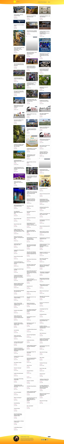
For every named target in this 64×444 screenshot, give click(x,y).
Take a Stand (42, 357)
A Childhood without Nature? (32, 329)
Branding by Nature (43, 314)
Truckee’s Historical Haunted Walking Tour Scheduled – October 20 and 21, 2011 (45, 339)
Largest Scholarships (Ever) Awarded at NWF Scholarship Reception (19, 168)
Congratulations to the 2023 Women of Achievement (32, 149)
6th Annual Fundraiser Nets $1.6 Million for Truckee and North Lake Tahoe (19, 92)
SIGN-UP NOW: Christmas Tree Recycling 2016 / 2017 (44, 232)
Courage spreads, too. (44, 188)
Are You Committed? (17, 392)
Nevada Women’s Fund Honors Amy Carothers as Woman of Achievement (31, 67)
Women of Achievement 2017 (45, 226)
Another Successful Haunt (18, 373)
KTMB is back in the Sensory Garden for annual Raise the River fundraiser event (32, 192)
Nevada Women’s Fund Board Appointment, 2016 (45, 238)
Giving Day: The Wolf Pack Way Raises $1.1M (31, 16)
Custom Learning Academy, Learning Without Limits (31, 392)
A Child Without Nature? (18, 427)
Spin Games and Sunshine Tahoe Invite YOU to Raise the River (31, 245)
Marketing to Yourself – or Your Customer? (31, 323)
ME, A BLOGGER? (30, 405)
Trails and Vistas (17, 408)
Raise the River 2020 (17, 218)
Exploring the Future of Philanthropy (44, 87)
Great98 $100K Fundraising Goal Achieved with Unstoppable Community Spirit (31, 84)
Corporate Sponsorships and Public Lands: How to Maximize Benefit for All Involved (32, 399)
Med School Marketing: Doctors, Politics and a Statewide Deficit (18, 415)
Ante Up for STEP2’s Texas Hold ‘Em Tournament (19, 120)
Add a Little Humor (43, 333)
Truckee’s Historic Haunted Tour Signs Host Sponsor (18, 342)
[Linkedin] (43, 439)
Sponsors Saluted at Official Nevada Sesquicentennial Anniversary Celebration (19, 284)
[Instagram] (45, 439)
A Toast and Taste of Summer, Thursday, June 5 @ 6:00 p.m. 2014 (32, 280)
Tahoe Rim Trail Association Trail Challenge (44, 297)
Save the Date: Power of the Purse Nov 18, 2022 (45, 146)
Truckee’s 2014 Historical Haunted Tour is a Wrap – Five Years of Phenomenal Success (18, 276)
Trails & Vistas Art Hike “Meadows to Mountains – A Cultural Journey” (19, 304)
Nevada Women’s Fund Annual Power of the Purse (44, 170)
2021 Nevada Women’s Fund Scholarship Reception (19, 205)
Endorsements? (42, 373)
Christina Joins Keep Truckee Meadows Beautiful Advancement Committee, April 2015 (45, 245)
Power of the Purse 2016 (18, 256)
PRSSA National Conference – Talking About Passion (44, 285)
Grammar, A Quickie (30, 380)
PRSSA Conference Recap (31, 291)
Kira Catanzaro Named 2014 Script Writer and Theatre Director (31, 310)
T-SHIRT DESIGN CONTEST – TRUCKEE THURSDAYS (32, 346)
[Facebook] (41, 439)
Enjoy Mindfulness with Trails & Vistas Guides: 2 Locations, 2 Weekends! (32, 177)
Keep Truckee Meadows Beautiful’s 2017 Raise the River (31, 231)
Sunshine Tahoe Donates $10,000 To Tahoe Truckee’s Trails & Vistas (18, 324)
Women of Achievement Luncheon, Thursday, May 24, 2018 (19, 237)
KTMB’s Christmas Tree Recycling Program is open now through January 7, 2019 (19, 230)
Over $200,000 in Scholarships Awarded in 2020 (18, 212)
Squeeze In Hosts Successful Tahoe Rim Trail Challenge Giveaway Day (45, 265)
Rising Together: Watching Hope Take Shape (18, 15)
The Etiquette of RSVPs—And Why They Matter (45, 16)
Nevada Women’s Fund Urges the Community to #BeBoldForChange (32, 238)
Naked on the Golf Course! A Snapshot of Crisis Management (45, 394)
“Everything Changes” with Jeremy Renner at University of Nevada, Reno (32, 100)
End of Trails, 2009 (43, 368)
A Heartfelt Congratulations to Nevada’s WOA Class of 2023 (31, 129)
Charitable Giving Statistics (31, 386)
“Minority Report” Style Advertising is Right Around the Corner (19, 386)
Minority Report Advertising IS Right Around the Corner (44, 279)
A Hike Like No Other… (31, 340)
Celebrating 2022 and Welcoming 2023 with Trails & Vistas (19, 161)
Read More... (41, 35)
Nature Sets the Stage (43, 352)
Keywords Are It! (30, 286)
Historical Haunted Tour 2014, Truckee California (19, 297)
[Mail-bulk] (47, 439)
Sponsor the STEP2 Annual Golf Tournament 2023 (44, 127)
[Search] (49, 436)
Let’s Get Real (16, 330)
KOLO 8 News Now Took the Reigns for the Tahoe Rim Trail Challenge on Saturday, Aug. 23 (32, 272)
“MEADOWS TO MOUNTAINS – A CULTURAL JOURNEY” (45, 272)
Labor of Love (29, 365)
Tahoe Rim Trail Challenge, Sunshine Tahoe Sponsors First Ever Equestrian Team (31, 253)
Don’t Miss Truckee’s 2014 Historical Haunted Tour (31, 265)
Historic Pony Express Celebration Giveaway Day (31, 304)
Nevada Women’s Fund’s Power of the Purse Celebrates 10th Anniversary (32, 224)
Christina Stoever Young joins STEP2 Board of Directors (31, 155)
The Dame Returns (30, 370)
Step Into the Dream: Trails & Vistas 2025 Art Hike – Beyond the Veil (32, 53)
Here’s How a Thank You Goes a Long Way (44, 259)
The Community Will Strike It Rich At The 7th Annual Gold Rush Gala (19, 64)
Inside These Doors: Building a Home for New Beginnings (32, 31)
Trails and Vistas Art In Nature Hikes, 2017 (18, 244)
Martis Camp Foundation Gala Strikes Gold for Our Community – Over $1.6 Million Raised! (19, 49)
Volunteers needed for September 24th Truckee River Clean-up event (44, 152)
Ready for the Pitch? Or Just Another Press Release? (45, 253)
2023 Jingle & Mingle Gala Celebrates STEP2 (44, 114)
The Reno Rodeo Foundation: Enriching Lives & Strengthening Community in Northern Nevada (45, 32)
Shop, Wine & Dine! (30, 206)
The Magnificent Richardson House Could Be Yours (44, 320)
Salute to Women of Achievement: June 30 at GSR (18, 182)
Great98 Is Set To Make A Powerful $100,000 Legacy (44, 101)
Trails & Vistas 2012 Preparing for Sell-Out (18, 336)
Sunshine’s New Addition (18, 310)
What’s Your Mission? (17, 397)
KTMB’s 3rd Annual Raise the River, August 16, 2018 (45, 214)
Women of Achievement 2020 (45, 193)
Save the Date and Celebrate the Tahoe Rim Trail (19, 291)
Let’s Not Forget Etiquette (31, 334)
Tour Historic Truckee (17, 362)
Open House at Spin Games (31, 259)
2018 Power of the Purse (31, 217)
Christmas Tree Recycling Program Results (44, 208)
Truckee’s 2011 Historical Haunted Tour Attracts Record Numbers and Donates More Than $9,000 (19, 349)
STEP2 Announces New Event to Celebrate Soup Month (45, 140)
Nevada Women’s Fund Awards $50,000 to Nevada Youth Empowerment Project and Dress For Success (45, 200)
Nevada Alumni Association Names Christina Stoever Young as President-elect (44, 69)
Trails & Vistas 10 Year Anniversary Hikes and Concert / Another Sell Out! (18, 316)
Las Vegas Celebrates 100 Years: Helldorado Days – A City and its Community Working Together (44, 387)
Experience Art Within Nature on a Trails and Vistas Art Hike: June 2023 (19, 145)
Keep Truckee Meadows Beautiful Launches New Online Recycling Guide (31, 199)
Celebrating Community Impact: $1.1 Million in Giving (19, 78)
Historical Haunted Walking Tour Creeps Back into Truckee (31, 359)
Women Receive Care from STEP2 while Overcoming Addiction (18, 106)
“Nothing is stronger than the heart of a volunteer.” (44, 379)
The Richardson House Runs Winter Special (45, 346)
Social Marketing (17, 403)
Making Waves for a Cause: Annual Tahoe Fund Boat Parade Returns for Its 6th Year (44, 55)
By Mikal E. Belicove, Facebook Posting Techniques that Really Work (45, 327)
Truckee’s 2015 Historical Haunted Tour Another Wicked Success (19, 262)
